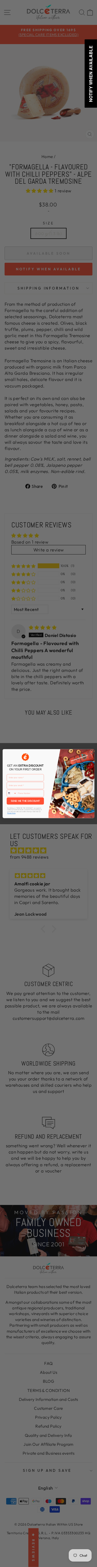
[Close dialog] (91, 751)
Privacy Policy (11, 813)
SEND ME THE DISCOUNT (25, 801)
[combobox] (11, 793)
